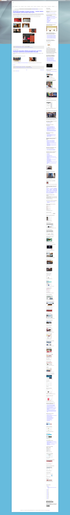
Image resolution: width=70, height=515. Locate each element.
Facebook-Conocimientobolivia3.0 (50, 417)
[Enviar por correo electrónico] (26, 46)
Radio (32, 6)
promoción (52, 192)
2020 (47, 492)
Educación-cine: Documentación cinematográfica (52, 415)
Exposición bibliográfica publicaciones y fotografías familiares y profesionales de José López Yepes (51, 128)
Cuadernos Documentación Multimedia (51, 405)
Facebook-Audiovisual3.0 (49, 416)
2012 (47, 498)
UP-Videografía (48, 20)
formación (55, 190)
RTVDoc (18, 16)
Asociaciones (47, 188)
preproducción (49, 192)
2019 (47, 493)
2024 (47, 489)
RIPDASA (53, 6)
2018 (47, 494)
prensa (47, 192)
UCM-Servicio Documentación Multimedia (51, 16)
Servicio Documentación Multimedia (24, 62)
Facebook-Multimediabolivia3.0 (50, 418)
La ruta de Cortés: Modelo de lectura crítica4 (51, 37)
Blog (13, 6)
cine (25, 67)
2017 (47, 495)
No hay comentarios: (23, 66)
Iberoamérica (49, 6)
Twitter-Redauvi (48, 420)
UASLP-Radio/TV (48, 21)
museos (53, 191)
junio (48, 486)
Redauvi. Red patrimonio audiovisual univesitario (52, 71)
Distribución (55, 188)
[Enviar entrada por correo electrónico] (25, 46)
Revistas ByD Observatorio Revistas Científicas (51, 410)
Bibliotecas (38, 6)
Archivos (42, 6)
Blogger (49, 510)
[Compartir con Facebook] (28, 46)
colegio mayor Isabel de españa (30, 47)
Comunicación (51, 188)
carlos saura (24, 67)
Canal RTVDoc (48, 153)
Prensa (25, 6)
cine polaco (22, 47)
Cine (19, 6)
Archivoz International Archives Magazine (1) (51, 60)
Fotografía (22, 6)
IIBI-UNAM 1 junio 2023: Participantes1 (51, 140)
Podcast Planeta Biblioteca (49, 155)
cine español (27, 67)
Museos (46, 6)
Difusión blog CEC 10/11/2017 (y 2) (50, 59)
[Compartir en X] (27, 46)
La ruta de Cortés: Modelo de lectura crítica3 (51, 36)
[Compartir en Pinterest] (29, 46)
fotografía (47, 191)
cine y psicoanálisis (25, 47)
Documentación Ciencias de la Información (51, 406)
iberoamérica (50, 191)
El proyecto (16, 6)
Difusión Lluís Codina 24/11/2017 (50, 57)
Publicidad (28, 6)
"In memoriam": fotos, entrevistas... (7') (50, 126)
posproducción (55, 191)
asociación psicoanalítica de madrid (19, 67)
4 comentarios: (23, 46)
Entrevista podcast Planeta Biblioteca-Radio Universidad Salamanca (51, 134)
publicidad (56, 192)
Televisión (35, 6)
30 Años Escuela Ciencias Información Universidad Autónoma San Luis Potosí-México (51, 129)
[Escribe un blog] (28, 66)
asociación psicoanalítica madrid (18, 47)
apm (15, 67)
